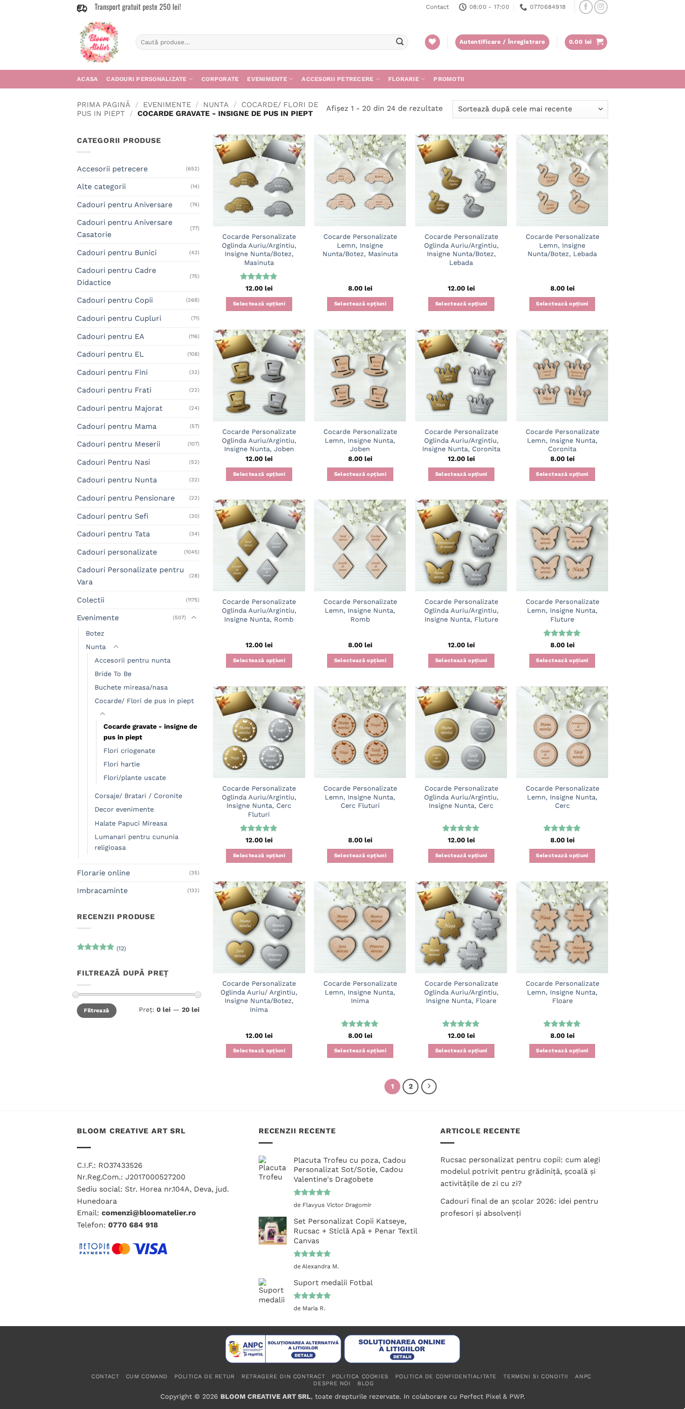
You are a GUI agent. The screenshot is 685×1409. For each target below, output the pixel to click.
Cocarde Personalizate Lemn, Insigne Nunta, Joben (360, 440)
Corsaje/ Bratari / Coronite (138, 795)
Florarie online (103, 872)
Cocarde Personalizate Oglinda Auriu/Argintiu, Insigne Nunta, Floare (461, 992)
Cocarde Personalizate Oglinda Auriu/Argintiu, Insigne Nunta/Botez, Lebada (461, 249)
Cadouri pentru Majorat (120, 408)
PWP (516, 1396)
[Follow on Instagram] (601, 7)
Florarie (403, 78)
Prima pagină (103, 104)
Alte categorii (101, 186)
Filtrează (96, 1010)
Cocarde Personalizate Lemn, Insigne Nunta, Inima (360, 992)
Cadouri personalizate (146, 78)
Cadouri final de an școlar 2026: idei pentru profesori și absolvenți (519, 1207)
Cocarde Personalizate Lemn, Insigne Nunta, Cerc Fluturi (360, 797)
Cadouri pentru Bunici (117, 252)
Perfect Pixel (479, 1396)
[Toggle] (193, 617)
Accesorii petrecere (337, 78)
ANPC (583, 1376)
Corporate (220, 78)
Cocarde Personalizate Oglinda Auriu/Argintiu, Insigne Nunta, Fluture (461, 610)
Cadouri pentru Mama (117, 426)
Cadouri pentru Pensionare (126, 498)
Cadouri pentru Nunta (117, 479)
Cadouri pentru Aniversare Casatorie (124, 228)
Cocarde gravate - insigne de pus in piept (150, 732)
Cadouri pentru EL (110, 354)
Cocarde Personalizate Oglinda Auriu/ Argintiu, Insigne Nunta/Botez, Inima (258, 996)
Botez (95, 633)
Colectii (90, 600)
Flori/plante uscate (134, 777)
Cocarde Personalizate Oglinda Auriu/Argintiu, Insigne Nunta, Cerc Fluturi (259, 801)
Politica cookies (360, 1376)
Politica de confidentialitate (446, 1376)
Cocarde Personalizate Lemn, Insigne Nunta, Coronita (562, 440)
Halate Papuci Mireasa (131, 823)
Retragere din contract (283, 1376)
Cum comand (147, 1376)
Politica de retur (204, 1376)
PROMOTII (448, 78)
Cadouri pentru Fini (112, 372)
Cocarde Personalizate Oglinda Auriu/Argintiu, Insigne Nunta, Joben (259, 440)
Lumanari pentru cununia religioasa (136, 842)
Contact (437, 6)
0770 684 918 (133, 1224)
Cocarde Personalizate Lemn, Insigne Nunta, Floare (562, 992)
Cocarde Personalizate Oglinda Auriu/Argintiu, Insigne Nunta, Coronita (461, 440)
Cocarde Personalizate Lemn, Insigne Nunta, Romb (360, 610)
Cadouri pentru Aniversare (124, 204)
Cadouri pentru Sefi (113, 516)
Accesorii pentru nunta (133, 660)
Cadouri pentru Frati (114, 390)
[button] (586, 42)
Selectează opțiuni (259, 303)
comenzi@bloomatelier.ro (149, 1212)
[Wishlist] (432, 42)
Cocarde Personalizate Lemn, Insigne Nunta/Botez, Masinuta (360, 245)
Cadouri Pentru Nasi (113, 462)
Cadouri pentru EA (110, 336)
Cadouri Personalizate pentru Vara (130, 575)
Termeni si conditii (536, 1376)
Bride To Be (113, 673)
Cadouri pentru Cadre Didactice (116, 276)
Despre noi (331, 1383)
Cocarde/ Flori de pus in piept (144, 700)
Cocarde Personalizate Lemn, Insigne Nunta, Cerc (562, 797)
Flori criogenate (129, 750)
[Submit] (400, 42)
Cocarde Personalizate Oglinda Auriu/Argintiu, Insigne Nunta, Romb (259, 610)
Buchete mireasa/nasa (131, 687)
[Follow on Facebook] (586, 7)
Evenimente (267, 78)
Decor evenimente (124, 809)
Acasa (87, 78)
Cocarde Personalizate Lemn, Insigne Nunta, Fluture (562, 610)
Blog (365, 1383)
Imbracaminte (102, 890)
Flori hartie (121, 764)
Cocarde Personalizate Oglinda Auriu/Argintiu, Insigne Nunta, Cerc (461, 797)
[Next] (429, 1087)
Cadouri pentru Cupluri (119, 318)
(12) (101, 950)
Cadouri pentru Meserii (118, 444)
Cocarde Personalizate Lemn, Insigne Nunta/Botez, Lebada (562, 245)
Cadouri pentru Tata (113, 533)
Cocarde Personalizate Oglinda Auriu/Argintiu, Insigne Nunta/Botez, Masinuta (259, 249)
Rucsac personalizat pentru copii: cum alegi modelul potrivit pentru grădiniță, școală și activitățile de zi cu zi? (520, 1171)
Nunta (216, 104)
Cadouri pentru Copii (115, 300)
